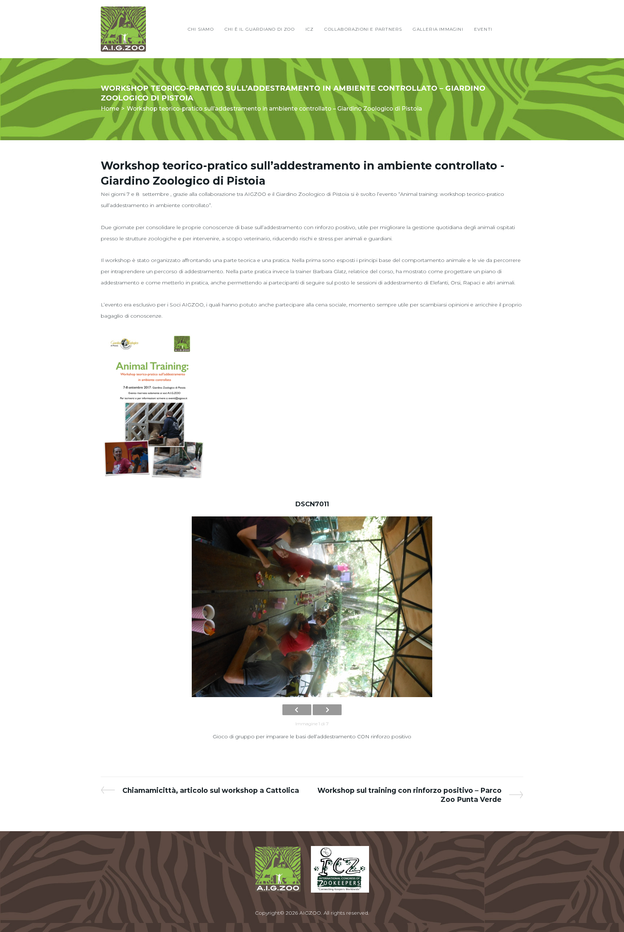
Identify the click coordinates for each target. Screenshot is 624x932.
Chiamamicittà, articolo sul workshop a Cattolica (210, 790)
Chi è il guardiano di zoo (260, 29)
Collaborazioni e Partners (363, 29)
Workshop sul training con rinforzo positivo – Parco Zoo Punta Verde (409, 795)
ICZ (310, 29)
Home (110, 108)
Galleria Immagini (438, 29)
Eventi (483, 29)
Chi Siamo (201, 29)
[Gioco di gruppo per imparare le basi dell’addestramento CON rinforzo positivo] (312, 606)
